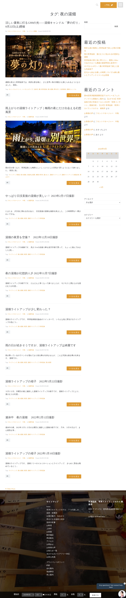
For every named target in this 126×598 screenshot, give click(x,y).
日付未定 (47, 595)
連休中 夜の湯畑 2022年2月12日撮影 (29, 417)
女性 (73, 594)
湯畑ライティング (55, 174)
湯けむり (46, 174)
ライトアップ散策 (14, 174)
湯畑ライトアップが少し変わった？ (28, 309)
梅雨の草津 (39, 174)
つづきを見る (74, 95)
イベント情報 (32, 31)
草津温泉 (42, 218)
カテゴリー (88, 215)
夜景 (25, 218)
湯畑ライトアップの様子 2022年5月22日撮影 (34, 381)
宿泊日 (16, 594)
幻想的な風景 (31, 174)
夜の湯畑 (50, 89)
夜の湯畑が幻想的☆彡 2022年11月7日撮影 (31, 273)
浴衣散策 (63, 89)
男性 (55, 594)
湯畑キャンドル (71, 89)
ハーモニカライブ (27, 89)
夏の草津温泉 (43, 89)
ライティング (13, 218)
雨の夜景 (48, 362)
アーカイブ (88, 199)
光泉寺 (36, 89)
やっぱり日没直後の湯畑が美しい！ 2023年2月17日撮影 (39, 195)
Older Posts (10, 489)
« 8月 (101, 187)
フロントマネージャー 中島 (16, 31)
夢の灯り (57, 89)
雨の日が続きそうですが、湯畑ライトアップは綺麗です (40, 345)
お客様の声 (88, 113)
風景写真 (31, 117)
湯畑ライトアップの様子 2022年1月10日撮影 (33, 453)
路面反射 (76, 174)
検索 (86, 22)
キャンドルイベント (15, 89)
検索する (95, 595)
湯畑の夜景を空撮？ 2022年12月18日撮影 (31, 237)
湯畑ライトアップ (67, 174)
